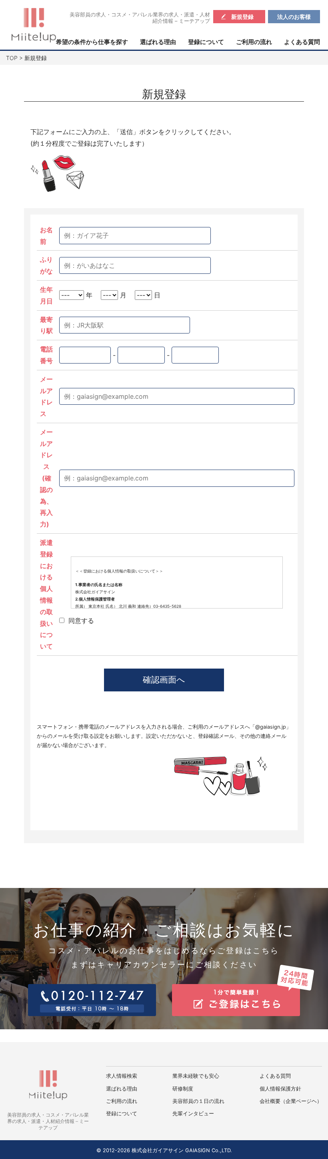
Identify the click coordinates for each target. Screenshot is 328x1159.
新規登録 (242, 16)
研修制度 (182, 1089)
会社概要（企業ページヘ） (291, 1101)
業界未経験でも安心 (195, 1076)
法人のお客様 (294, 16)
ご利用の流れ (254, 42)
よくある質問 (302, 42)
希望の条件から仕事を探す (92, 42)
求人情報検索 (121, 1076)
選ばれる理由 (158, 42)
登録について (206, 42)
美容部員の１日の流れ (198, 1101)
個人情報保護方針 (280, 1089)
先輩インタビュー (193, 1114)
